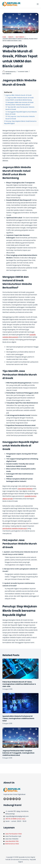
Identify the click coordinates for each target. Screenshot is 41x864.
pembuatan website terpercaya (14, 528)
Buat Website (6, 73)
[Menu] (38, 4)
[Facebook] (4, 799)
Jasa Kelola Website (25, 489)
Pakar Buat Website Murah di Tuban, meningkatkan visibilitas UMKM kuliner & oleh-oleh (19, 684)
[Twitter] (16, 799)
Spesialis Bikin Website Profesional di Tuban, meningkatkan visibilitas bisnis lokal (18, 718)
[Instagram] (10, 799)
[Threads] (13, 799)
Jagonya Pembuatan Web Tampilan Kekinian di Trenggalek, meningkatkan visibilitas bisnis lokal (18, 753)
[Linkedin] (7, 799)
